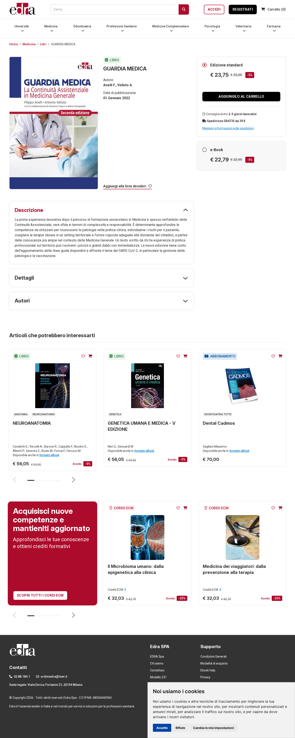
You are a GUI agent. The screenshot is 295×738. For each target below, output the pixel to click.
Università (21, 26)
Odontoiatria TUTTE (218, 414)
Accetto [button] (162, 728)
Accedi (214, 9)
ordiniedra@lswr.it (53, 676)
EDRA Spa (157, 656)
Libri (43, 44)
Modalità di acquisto (214, 663)
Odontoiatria (82, 26)
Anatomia (21, 414)
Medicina (50, 26)
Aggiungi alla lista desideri (125, 186)
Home (13, 44)
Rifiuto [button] (180, 728)
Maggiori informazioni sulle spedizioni (228, 128)
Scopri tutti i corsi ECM (40, 595)
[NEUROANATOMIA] (52, 385)
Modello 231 (158, 677)
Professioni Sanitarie (121, 26)
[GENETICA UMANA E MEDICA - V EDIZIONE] (147, 385)
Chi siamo (156, 663)
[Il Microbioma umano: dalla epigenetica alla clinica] (147, 537)
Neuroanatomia (44, 414)
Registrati (243, 9)
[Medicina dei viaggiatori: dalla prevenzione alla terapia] (242, 537)
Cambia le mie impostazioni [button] (213, 728)
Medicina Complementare (170, 26)
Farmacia (274, 26)
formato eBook (49, 455)
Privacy (205, 677)
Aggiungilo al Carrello (241, 96)
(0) (277, 9)
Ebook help (207, 670)
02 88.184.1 (21, 676)
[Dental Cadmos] (242, 385)
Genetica (115, 414)
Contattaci (157, 670)
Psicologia (212, 26)
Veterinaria (243, 26)
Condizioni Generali (213, 656)
